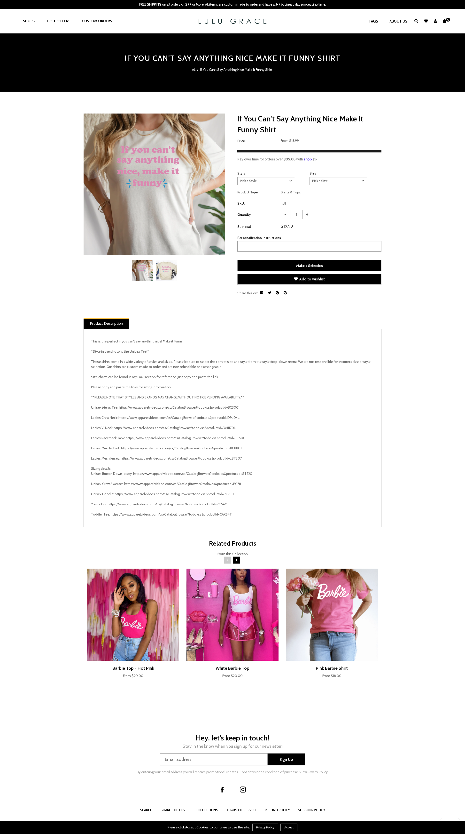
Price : (241, 141)
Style (241, 173)
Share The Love (174, 810)
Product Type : (248, 192)
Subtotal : (244, 226)
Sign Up (286, 759)
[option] (154, 184)
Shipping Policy (311, 810)
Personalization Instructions (259, 238)
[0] (444, 21)
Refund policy (277, 810)
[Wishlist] (426, 21)
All (193, 69)
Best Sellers (58, 21)
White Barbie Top (232, 668)
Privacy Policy (265, 827)
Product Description (106, 323)
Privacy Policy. (318, 772)
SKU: (241, 203)
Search (146, 810)
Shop (28, 21)
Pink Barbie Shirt (332, 668)
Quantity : (244, 214)
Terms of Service (241, 810)
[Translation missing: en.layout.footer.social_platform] (222, 789)
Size (313, 173)
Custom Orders (97, 21)
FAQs (373, 21)
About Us (398, 21)
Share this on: (247, 293)
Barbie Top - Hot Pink (133, 668)
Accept (289, 827)
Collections (206, 810)
